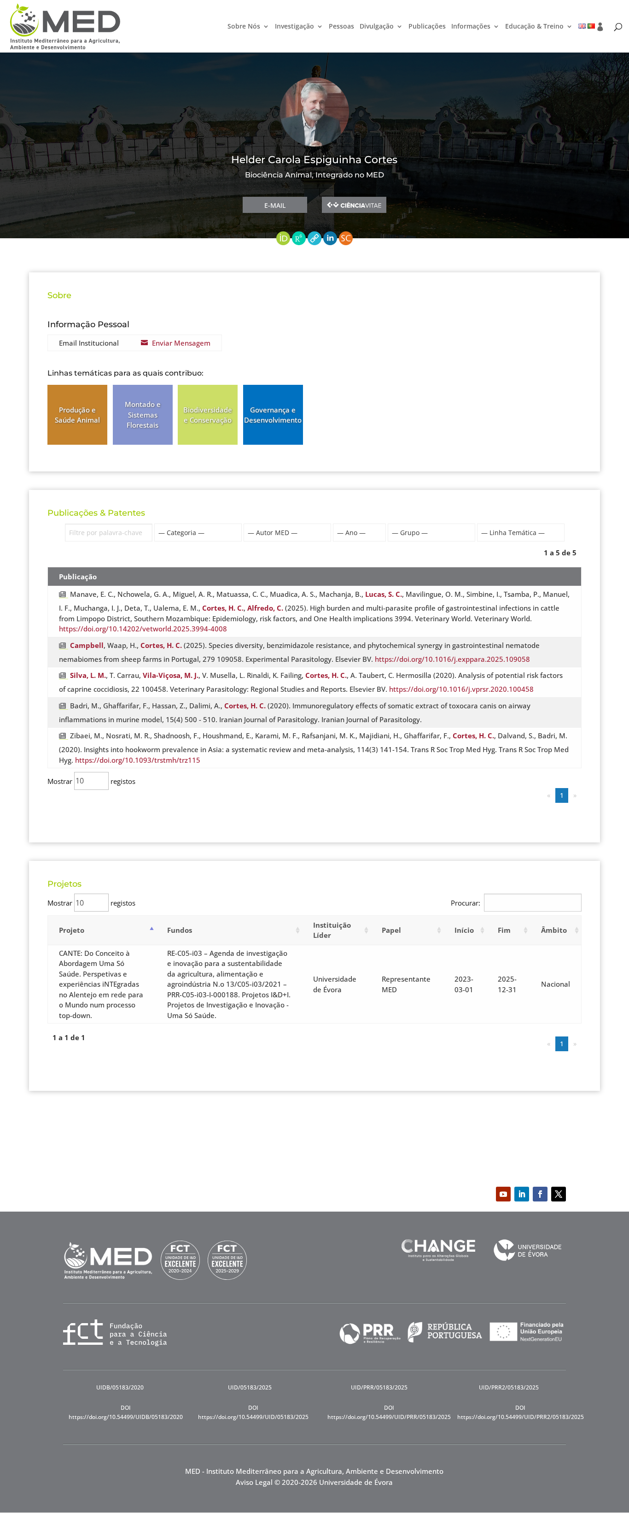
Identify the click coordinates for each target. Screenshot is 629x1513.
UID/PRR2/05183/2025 (509, 1387)
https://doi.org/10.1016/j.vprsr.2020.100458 (461, 689)
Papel (391, 930)
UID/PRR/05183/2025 (379, 1387)
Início (464, 930)
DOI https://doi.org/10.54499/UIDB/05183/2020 (126, 1412)
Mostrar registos (91, 780)
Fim (504, 930)
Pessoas (341, 26)
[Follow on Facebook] (540, 1194)
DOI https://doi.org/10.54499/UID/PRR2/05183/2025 (520, 1412)
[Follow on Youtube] (503, 1194)
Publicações (427, 26)
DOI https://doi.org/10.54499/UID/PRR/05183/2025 (389, 1412)
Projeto (71, 930)
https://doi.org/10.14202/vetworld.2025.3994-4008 (143, 628)
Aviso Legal (254, 1482)
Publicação (78, 576)
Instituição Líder (332, 930)
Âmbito (554, 930)
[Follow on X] (558, 1194)
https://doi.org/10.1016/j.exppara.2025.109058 (452, 659)
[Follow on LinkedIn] (521, 1194)
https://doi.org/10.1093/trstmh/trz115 (137, 760)
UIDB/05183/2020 (120, 1387)
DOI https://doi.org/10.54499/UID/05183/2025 (253, 1412)
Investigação (294, 26)
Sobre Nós (243, 26)
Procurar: (465, 902)
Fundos (179, 930)
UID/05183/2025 (250, 1387)
